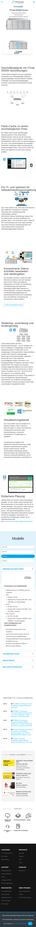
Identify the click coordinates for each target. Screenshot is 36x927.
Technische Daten (11, 654)
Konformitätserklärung (25, 897)
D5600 (4, 556)
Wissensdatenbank (6, 873)
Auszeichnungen (5, 900)
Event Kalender (5, 894)
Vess (20, 859)
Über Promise (24, 888)
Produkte (23, 850)
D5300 (4, 547)
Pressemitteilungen (6, 891)
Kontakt (21, 894)
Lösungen (5, 850)
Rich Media (4, 856)
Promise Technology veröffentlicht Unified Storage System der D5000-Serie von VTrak (21, 740)
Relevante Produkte (12, 667)
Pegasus (21, 856)
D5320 (4, 551)
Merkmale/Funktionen (13, 569)
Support (5, 867)
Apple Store (22, 870)
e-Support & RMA (6, 880)
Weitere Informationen (19, 923)
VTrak (20, 862)
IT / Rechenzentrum (6, 853)
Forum (3, 877)
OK (30, 923)
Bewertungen (4, 903)
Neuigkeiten (6, 888)
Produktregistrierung (6, 883)
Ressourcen (8, 660)
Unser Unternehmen (24, 891)
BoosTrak (21, 853)
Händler (22, 867)
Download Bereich (6, 870)
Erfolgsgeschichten (6, 897)
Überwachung (5, 859)
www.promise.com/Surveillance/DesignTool (18, 521)
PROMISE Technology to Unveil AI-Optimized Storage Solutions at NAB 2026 (21, 705)
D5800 (4, 560)
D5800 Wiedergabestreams (14, 305)
